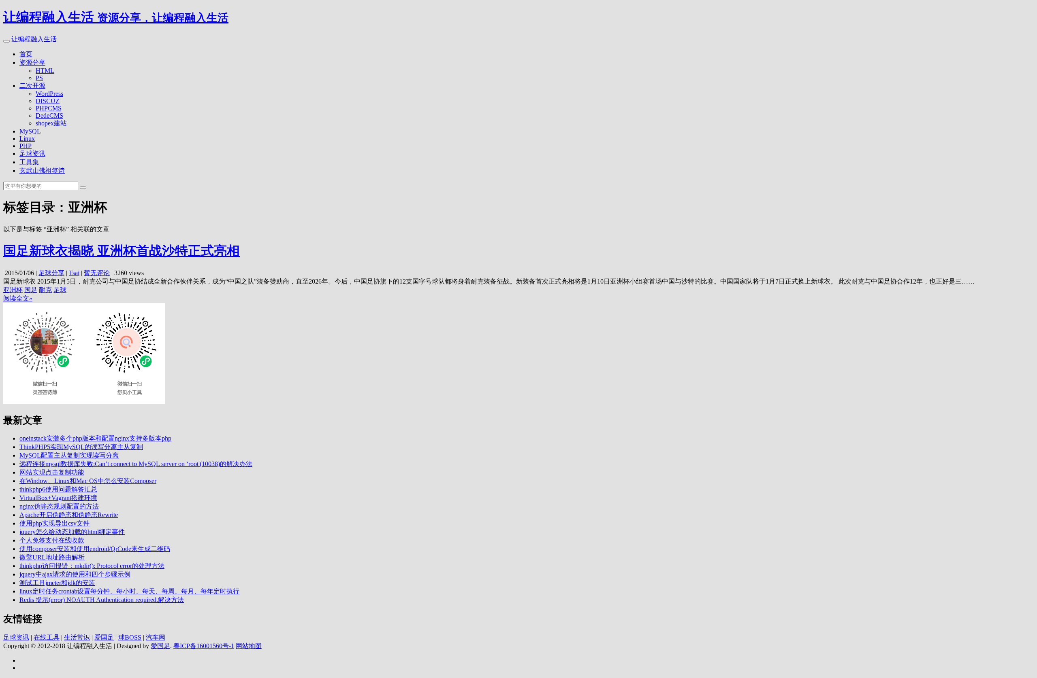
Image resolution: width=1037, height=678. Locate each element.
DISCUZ (48, 100)
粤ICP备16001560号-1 (203, 645)
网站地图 (249, 645)
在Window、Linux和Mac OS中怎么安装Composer (87, 480)
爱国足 (104, 637)
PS (39, 77)
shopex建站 (51, 123)
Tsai (74, 272)
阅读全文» (17, 298)
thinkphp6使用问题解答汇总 (58, 489)
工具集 (29, 162)
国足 (30, 289)
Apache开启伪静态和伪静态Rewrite (68, 514)
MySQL (30, 131)
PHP (25, 145)
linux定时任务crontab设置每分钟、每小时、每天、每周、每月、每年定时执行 (129, 591)
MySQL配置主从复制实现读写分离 (69, 455)
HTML (45, 70)
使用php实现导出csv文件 (54, 523)
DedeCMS (49, 115)
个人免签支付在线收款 (51, 540)
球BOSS (129, 637)
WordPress (49, 93)
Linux (27, 138)
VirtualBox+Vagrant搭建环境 (58, 497)
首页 (25, 54)
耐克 (45, 289)
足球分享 (51, 272)
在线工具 (47, 637)
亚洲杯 (13, 289)
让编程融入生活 (34, 39)
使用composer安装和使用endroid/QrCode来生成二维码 (94, 548)
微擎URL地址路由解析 (52, 557)
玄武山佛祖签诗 (42, 170)
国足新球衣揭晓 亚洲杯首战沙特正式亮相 (121, 251)
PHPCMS (49, 108)
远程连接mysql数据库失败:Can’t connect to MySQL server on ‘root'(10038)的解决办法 (135, 463)
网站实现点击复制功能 (51, 472)
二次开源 (32, 85)
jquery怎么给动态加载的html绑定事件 (72, 531)
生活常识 (77, 637)
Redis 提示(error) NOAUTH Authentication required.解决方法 (101, 599)
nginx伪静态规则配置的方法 (59, 506)
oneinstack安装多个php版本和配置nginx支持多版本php (95, 438)
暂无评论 (97, 272)
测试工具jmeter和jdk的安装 (57, 582)
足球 (59, 289)
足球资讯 (32, 153)
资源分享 (32, 62)
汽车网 (155, 637)
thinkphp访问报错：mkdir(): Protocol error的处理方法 (91, 565)
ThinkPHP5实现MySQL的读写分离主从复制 (81, 446)
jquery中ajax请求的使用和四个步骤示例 (74, 574)
